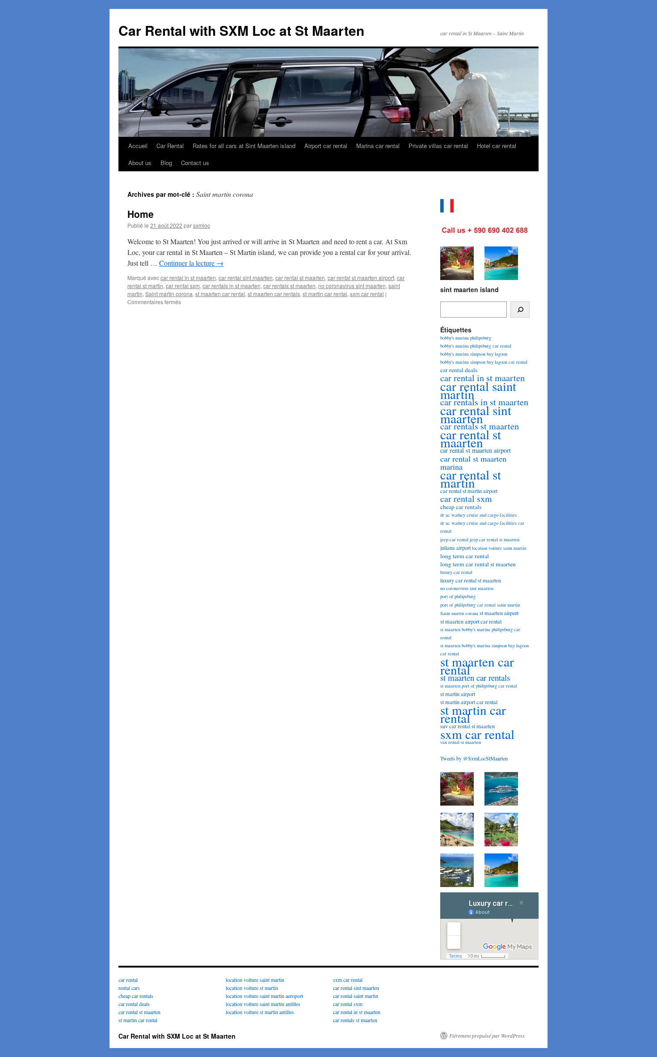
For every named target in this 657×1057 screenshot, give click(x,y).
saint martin (508, 605)
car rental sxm (183, 285)
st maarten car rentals (274, 293)
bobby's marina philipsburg (465, 338)
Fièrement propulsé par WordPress (487, 1035)
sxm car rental (367, 293)
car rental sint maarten (246, 277)
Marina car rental (378, 145)
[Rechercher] (520, 309)
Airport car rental (325, 145)
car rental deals (458, 370)
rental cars (129, 987)
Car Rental (170, 145)
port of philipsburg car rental (468, 605)
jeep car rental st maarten (494, 539)
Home (140, 214)
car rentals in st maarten (231, 285)
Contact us (195, 162)
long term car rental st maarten (478, 564)
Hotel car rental (496, 145)
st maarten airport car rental (470, 621)
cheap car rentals (460, 507)
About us (140, 162)
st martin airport (457, 693)
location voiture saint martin (499, 548)
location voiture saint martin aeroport (264, 995)
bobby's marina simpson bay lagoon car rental (483, 362)
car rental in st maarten (188, 277)
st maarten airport (499, 612)
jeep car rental (454, 539)
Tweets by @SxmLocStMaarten (474, 758)
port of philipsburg (458, 596)
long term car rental (464, 556)
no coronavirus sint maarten (352, 285)
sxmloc (201, 225)
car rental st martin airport (468, 490)
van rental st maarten (460, 742)
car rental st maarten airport (361, 277)
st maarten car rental (220, 293)
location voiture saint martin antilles (263, 1003)
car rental (128, 979)
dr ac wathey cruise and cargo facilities (478, 515)
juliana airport (455, 547)
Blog (166, 162)
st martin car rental (325, 293)
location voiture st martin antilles (260, 1011)
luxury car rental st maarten (470, 580)
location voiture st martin (252, 987)
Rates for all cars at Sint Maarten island (244, 145)
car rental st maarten (300, 277)
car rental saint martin (478, 390)
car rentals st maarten (289, 285)
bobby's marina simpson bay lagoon (473, 354)
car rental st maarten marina (473, 462)
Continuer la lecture (191, 262)
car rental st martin (470, 478)
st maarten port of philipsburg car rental (478, 686)
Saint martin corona (169, 293)
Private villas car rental (438, 145)
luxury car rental (456, 572)
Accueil (137, 145)
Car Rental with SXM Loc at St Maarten (241, 30)
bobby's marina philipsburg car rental (475, 346)
